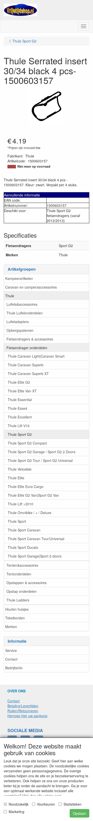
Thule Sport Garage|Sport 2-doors (35, 556)
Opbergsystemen (19, 330)
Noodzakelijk (19, 804)
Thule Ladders (17, 599)
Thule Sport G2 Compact (27, 443)
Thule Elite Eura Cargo (25, 486)
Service (11, 650)
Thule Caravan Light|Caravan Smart (36, 356)
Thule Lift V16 (19, 425)
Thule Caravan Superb (25, 364)
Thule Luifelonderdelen (24, 312)
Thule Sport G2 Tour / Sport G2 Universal (40, 460)
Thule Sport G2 (20, 434)
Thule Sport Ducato (23, 547)
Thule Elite (16, 477)
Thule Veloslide (19, 469)
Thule (9, 295)
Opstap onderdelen (21, 591)
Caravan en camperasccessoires (31, 287)
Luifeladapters (17, 321)
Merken (11, 626)
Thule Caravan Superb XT (28, 373)
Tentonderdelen (18, 573)
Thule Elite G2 (19, 382)
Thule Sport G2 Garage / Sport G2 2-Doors (41, 451)
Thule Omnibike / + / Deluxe (29, 512)
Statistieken (72, 804)
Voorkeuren (46, 804)
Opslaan (79, 813)
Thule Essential (20, 399)
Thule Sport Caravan (24, 529)
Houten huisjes (17, 609)
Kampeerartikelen (19, 278)
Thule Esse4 (17, 408)
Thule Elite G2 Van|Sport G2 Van (33, 495)
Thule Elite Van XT (22, 390)
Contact (11, 659)
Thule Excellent (20, 416)
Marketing (16, 811)
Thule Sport (17, 521)
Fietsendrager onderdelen (26, 347)
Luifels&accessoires (21, 304)
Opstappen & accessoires (26, 582)
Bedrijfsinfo (14, 667)
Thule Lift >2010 (20, 503)
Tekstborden (15, 617)
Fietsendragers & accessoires (29, 338)
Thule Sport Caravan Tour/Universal (36, 538)
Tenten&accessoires (22, 565)
